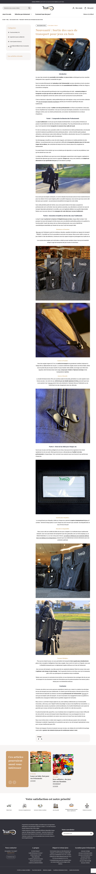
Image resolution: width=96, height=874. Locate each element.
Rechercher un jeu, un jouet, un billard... (12, 8)
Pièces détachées (36, 857)
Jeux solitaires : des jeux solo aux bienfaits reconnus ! (62, 781)
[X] (41, 739)
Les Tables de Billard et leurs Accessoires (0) (19, 46)
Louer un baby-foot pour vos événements (39, 777)
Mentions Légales (47, 870)
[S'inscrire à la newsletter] (91, 833)
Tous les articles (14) (15, 32)
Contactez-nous (11, 856)
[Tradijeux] (48, 8)
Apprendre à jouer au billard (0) (17, 37)
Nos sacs (38, 232)
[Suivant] (14, 782)
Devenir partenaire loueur (35, 860)
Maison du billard (88, 14)
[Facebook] (38, 739)
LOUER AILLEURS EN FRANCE (36, 862)
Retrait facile (9, 810)
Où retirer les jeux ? (35, 851)
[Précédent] (10, 782)
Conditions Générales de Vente (60, 870)
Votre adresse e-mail (68, 831)
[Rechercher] (29, 8)
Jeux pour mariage (85, 851)
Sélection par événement (22, 14)
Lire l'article (32, 780)
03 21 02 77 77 (10, 852)
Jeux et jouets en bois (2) (16, 41)
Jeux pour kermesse (85, 857)
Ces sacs (84, 693)
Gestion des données (74, 870)
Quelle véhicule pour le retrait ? (36, 853)
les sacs (50, 383)
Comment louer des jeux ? (43, 14)
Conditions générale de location (35, 858)
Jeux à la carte (6, 14)
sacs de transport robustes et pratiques (48, 101)
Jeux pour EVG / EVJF (85, 858)
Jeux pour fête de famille (85, 860)
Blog (7, 19)
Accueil (3, 19)
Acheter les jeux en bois (35, 855)
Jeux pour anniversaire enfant (85, 855)
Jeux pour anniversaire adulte (85, 853)
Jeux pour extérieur (85, 862)
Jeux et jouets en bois (14, 19)
